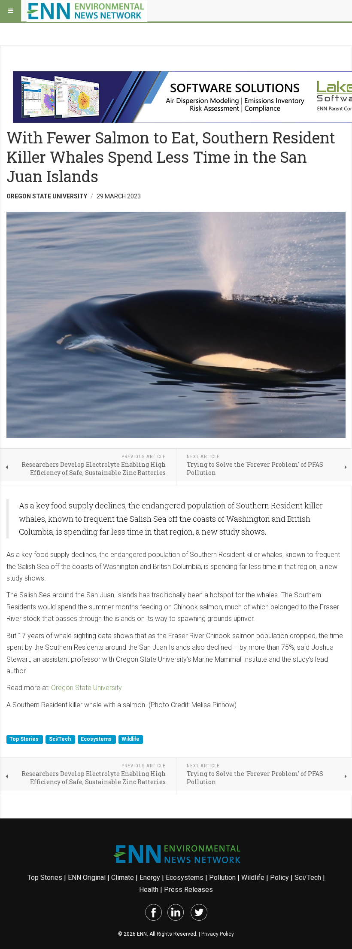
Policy (279, 877)
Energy (150, 877)
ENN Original (87, 877)
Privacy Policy (217, 934)
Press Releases (188, 889)
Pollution (222, 877)
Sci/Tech (60, 739)
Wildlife (130, 739)
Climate (122, 877)
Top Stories (24, 739)
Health (148, 889)
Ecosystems (97, 739)
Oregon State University (86, 688)
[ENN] (87, 10)
